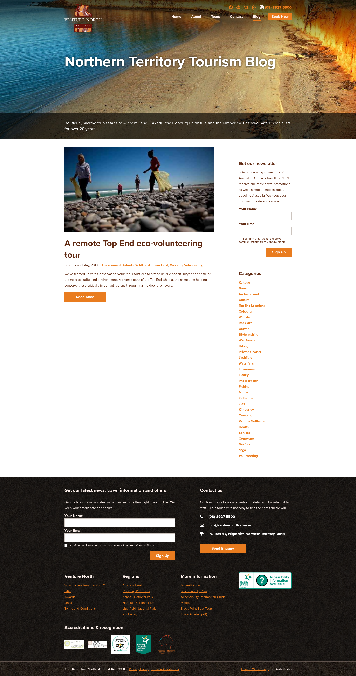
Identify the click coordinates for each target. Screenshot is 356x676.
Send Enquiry (223, 548)
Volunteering (193, 265)
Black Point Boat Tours (197, 608)
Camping (245, 415)
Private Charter (250, 352)
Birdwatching (248, 335)
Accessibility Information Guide (203, 597)
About (196, 16)
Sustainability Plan (194, 591)
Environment (111, 265)
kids (242, 404)
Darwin (244, 329)
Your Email (248, 223)
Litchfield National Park (139, 608)
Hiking (243, 346)
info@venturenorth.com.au (230, 525)
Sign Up (279, 252)
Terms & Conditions (165, 669)
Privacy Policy (139, 669)
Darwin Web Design (255, 669)
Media (185, 603)
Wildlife (140, 265)
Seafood (245, 444)
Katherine (246, 398)
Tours (215, 16)
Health (244, 427)
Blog (257, 16)
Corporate (246, 439)
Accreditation (190, 585)
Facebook (231, 7)
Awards (69, 597)
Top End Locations (252, 306)
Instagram (254, 7)
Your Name (248, 209)
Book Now (280, 16)
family (243, 392)
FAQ (67, 591)
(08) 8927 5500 (278, 7)
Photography (248, 381)
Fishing (244, 387)
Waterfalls (246, 363)
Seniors (244, 433)
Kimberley (246, 410)
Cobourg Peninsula (136, 591)
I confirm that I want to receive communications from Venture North (262, 240)
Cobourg (176, 265)
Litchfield (245, 358)
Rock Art (245, 323)
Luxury (244, 375)
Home (176, 16)
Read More (85, 297)
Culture (244, 300)
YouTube (246, 7)
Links (68, 603)
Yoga (242, 450)
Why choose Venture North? (84, 585)
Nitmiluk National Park (138, 603)
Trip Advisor (238, 7)
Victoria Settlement (253, 421)
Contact (236, 16)
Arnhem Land (158, 265)
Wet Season (247, 340)
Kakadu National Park (138, 597)
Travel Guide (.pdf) (194, 614)
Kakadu (128, 265)
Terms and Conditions (80, 608)
